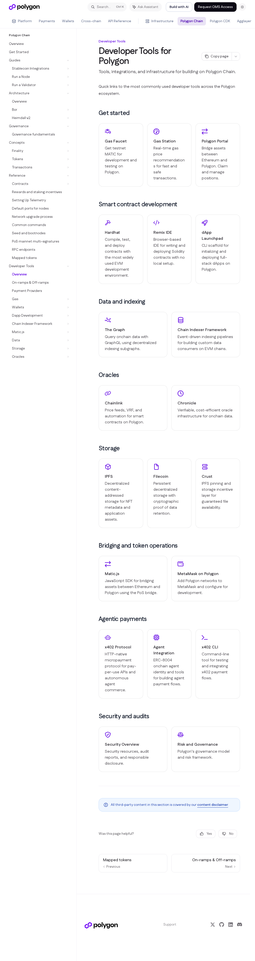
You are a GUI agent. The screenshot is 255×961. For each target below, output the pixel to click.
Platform (25, 21)
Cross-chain (91, 21)
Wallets (68, 21)
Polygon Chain (192, 21)
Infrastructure (162, 21)
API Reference (119, 21)
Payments (47, 21)
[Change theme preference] (242, 7)
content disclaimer (212, 804)
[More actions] (236, 56)
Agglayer (244, 21)
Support (169, 924)
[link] (121, 155)
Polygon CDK (220, 21)
